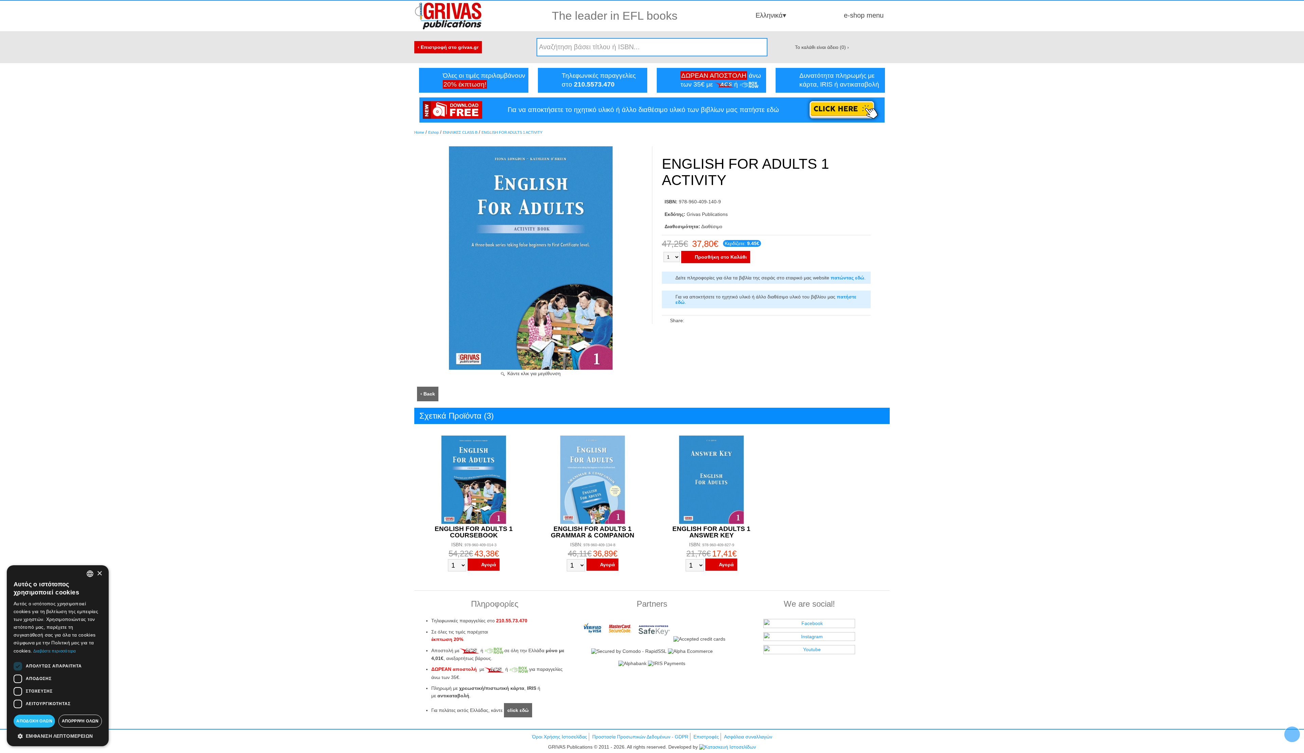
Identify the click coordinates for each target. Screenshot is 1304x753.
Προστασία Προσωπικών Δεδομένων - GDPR (640, 736)
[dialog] (58, 655)
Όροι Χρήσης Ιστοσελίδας (559, 736)
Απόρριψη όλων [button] (80, 721)
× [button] (99, 573)
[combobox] (90, 573)
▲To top (1292, 734)
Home (419, 132)
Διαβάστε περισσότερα (54, 651)
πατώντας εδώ (847, 277)
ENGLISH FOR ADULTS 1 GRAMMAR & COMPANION (592, 532)
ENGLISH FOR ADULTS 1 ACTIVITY (512, 132)
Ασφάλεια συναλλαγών (748, 736)
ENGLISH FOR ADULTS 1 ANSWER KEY (711, 532)
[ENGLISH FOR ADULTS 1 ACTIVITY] (530, 368)
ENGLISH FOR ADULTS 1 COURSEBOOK (474, 532)
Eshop (433, 132)
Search (760, 47)
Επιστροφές (706, 736)
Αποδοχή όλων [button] (34, 721)
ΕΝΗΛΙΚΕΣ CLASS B (460, 132)
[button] (58, 735)
